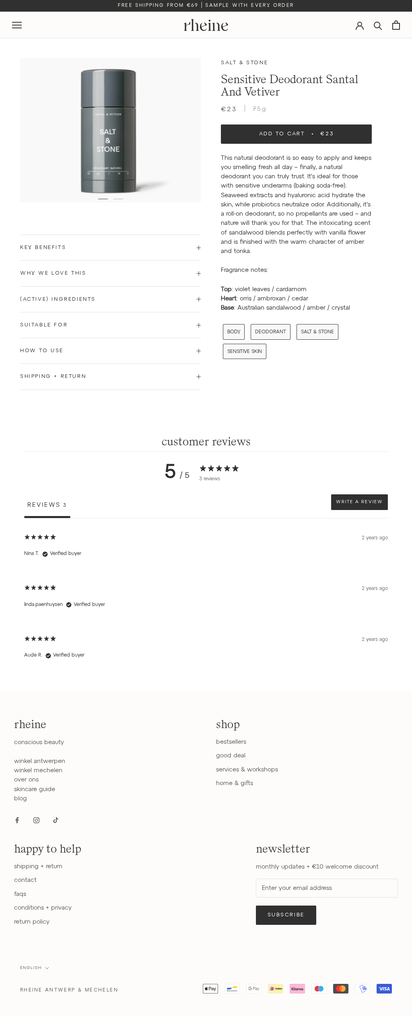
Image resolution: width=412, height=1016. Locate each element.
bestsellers (231, 742)
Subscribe (286, 915)
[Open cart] (396, 25)
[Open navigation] (17, 25)
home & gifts (234, 783)
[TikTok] (56, 819)
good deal (230, 756)
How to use (42, 350)
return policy (31, 922)
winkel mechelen (38, 770)
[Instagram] (36, 819)
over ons (26, 780)
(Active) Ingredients (58, 299)
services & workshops (247, 770)
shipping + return (38, 866)
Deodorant (270, 332)
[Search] (378, 25)
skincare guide (34, 789)
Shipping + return (53, 376)
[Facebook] (17, 819)
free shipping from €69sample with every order (206, 5)
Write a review (359, 502)
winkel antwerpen (39, 761)
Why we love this (53, 273)
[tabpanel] (206, 599)
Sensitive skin (244, 351)
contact (25, 880)
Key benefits (43, 247)
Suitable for (44, 325)
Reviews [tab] (47, 505)
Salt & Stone (244, 62)
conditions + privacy (43, 908)
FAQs (20, 894)
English (31, 968)
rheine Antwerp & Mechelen (69, 990)
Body (233, 332)
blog (20, 799)
